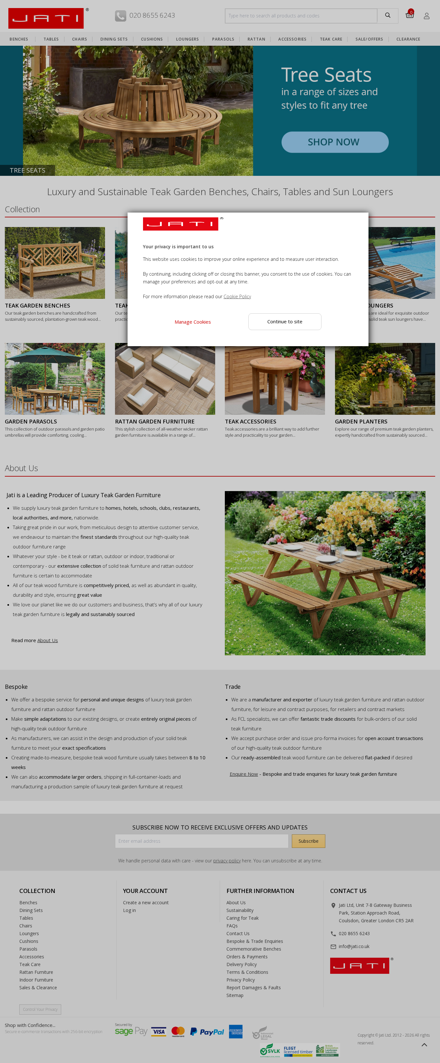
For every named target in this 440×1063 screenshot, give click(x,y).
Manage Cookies (193, 321)
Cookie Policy (237, 297)
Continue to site (284, 321)
